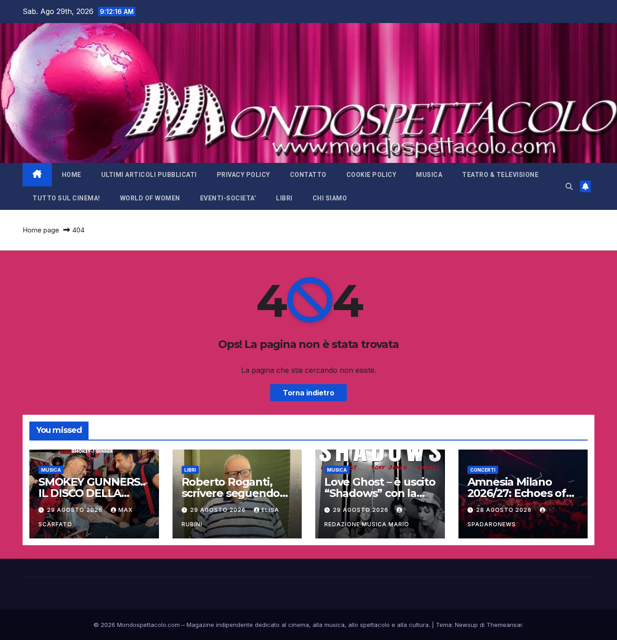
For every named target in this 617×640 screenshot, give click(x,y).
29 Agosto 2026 (75, 509)
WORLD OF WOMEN (150, 198)
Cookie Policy (371, 174)
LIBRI (284, 198)
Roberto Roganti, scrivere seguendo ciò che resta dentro (235, 493)
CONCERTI (482, 470)
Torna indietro (308, 392)
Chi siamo (330, 198)
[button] (569, 186)
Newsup (466, 624)
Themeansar (504, 624)
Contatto (308, 174)
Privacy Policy (243, 174)
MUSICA (429, 174)
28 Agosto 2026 (504, 509)
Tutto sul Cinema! (66, 198)
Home (71, 174)
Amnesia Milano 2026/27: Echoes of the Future (516, 493)
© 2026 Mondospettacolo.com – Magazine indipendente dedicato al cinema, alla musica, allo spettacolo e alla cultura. (261, 624)
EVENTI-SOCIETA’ (228, 198)
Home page (41, 230)
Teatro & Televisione (500, 174)
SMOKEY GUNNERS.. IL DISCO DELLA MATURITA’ (91, 493)
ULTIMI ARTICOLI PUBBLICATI (149, 174)
